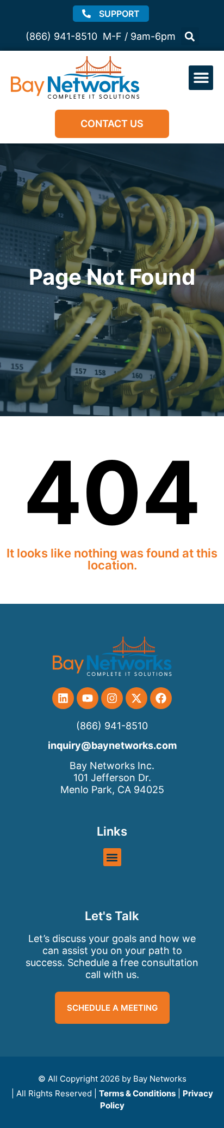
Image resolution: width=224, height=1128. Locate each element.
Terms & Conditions (137, 1093)
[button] (190, 36)
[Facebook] (161, 698)
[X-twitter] (136, 698)
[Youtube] (87, 698)
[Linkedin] (63, 698)
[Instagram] (112, 698)
